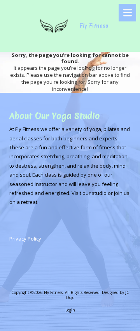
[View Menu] (127, 12)
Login (70, 310)
